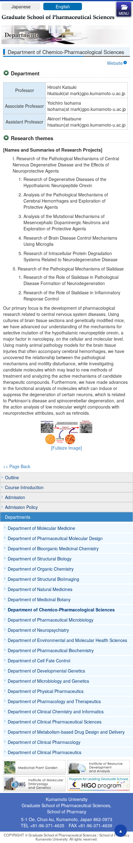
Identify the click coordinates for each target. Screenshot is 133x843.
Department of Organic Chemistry (41, 569)
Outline (12, 477)
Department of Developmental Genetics (46, 671)
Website (115, 63)
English (63, 6)
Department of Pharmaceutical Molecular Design (55, 538)
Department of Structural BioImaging (43, 579)
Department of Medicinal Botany (39, 599)
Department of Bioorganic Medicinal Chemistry (53, 548)
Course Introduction (24, 487)
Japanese (21, 6)
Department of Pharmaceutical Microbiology (50, 620)
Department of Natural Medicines (40, 589)
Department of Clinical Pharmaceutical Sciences (54, 722)
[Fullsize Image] (66, 448)
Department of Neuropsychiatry (38, 630)
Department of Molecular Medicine (41, 528)
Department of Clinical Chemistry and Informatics (56, 711)
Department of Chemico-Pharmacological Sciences (61, 609)
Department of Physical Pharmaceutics (46, 691)
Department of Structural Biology (39, 559)
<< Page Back (16, 466)
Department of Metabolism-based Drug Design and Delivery (66, 732)
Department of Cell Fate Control (39, 660)
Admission (15, 497)
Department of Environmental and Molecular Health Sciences (67, 640)
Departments (17, 517)
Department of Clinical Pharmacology (44, 742)
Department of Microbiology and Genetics (48, 681)
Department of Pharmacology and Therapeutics (54, 701)
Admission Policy (21, 507)
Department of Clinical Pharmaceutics (44, 752)
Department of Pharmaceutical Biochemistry (51, 650)
